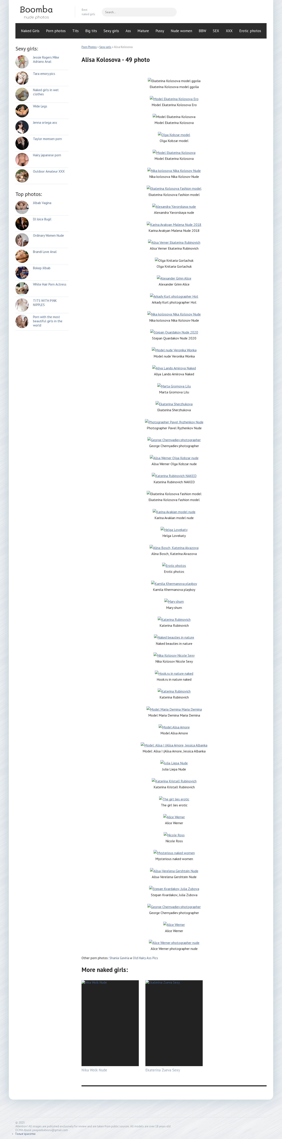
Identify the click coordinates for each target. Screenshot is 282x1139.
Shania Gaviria (119, 958)
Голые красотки (25, 1134)
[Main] (41, 12)
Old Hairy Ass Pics (145, 958)
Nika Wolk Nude (94, 1070)
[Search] (171, 12)
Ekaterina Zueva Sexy (162, 1070)
